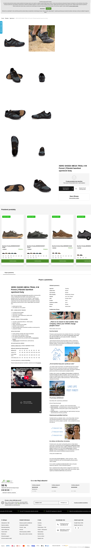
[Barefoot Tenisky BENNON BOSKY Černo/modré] (12, 252)
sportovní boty (69, 448)
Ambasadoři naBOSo (24, 525)
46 (8, 257)
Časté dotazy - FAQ (42, 527)
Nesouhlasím (42, 8)
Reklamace (3, 534)
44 (3, 257)
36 (3, 256)
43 (21, 256)
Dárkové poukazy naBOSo (25, 531)
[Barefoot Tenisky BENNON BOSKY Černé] (9, 252)
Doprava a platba (5, 525)
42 (18, 256)
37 (5, 256)
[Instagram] (78, 528)
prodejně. (39, 362)
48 (61, 257)
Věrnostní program (5, 536)
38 (8, 256)
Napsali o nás (40, 538)
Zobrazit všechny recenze (9, 492)
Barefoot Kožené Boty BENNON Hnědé (62, 246)
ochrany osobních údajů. (73, 6)
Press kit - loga (23, 527)
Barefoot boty (41, 534)
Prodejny (40, 525)
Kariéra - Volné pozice (42, 529)
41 (16, 256)
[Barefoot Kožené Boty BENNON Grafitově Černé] (56, 252)
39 (10, 256)
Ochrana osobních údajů (6, 538)
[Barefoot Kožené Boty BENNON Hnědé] (59, 252)
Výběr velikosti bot (5, 529)
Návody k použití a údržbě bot (26, 523)
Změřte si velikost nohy (16, 345)
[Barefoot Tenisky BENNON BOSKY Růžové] (3, 252)
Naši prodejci (40, 531)
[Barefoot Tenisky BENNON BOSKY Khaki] (6, 252)
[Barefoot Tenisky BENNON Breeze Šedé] (81, 254)
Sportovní (12, 18)
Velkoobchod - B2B (5, 523)
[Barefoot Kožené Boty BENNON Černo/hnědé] (53, 252)
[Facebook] (75, 528)
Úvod (2, 18)
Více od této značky (74, 198)
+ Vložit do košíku (12, 261)
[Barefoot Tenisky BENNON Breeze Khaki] (78, 254)
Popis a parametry (9, 272)
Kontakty (40, 523)
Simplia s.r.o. (87, 547)
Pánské (6, 18)
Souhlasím (48, 8)
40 (13, 256)
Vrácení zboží (4, 531)
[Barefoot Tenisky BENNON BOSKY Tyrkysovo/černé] (15, 252)
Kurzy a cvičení (41, 536)
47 (11, 257)
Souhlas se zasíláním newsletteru (81, 502)
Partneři (21, 529)
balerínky (51, 449)
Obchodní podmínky (5, 527)
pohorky (62, 449)
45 (5, 257)
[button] (88, 238)
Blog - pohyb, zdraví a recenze (26, 534)
